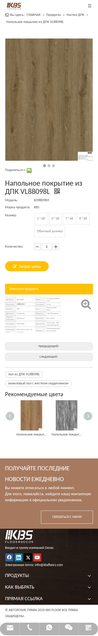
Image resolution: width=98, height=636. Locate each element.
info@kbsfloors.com (49, 565)
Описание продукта (23, 289)
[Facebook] (9, 557)
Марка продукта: (17, 207)
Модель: (11, 200)
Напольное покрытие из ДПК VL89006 (31, 435)
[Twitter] (28, 557)
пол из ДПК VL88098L (24, 374)
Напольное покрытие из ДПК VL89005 (67, 435)
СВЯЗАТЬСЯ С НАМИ (67, 517)
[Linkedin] (19, 557)
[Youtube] (37, 557)
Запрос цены (30, 267)
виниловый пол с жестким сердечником (38, 383)
